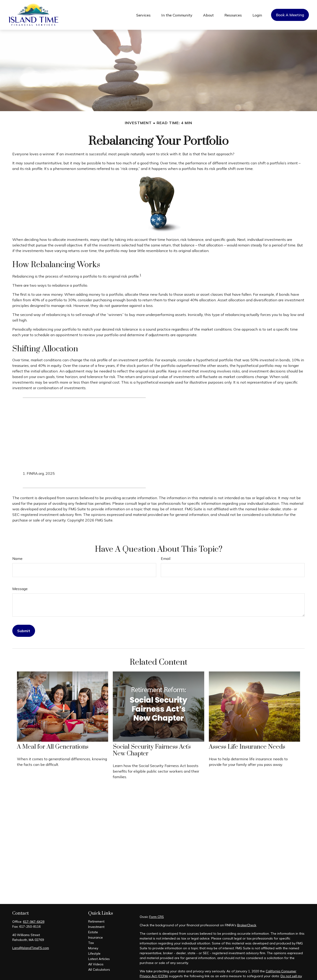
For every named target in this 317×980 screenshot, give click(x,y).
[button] (143, 14)
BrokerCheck (246, 925)
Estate (93, 932)
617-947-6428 (33, 922)
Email (165, 558)
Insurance (95, 937)
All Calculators (99, 969)
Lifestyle (94, 953)
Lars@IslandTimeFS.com (30, 948)
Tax (91, 943)
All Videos (96, 964)
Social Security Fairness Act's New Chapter (152, 750)
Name (17, 558)
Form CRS (156, 917)
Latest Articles (99, 959)
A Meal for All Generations (52, 747)
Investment (96, 927)
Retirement (96, 921)
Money (93, 948)
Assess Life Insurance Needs (247, 747)
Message (20, 588)
